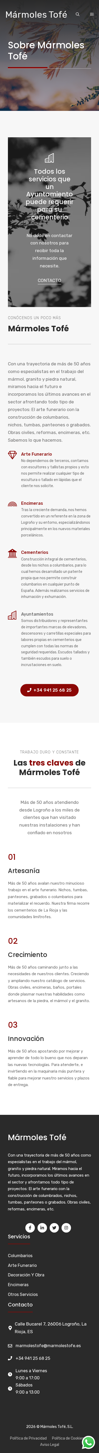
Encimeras (32, 503)
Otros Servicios (23, 1294)
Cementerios (34, 552)
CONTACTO (49, 280)
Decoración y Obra (26, 1274)
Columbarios (20, 1255)
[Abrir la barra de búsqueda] (77, 15)
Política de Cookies (68, 1438)
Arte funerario (36, 454)
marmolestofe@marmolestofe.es (48, 1345)
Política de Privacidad (28, 1438)
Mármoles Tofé (36, 14)
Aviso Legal (49, 1444)
